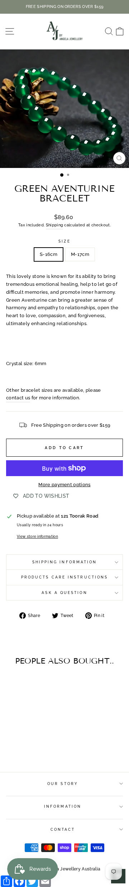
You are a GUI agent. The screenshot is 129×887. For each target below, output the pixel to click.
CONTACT (63, 829)
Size (64, 241)
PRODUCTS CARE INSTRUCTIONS (64, 577)
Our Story (62, 783)
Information (62, 806)
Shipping (54, 225)
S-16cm (48, 254)
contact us (18, 397)
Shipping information (64, 562)
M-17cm (80, 254)
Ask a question (64, 592)
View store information (37, 536)
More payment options (64, 484)
